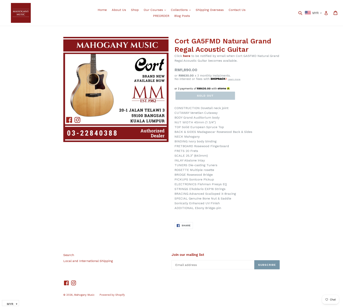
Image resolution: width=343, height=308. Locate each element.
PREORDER (161, 16)
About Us (119, 10)
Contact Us (237, 10)
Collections (182, 10)
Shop (135, 10)
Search (68, 255)
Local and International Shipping (88, 261)
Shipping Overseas (210, 10)
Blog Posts (182, 16)
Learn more (234, 79)
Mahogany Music (84, 294)
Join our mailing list (188, 255)
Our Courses (156, 10)
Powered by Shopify (112, 294)
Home (102, 10)
